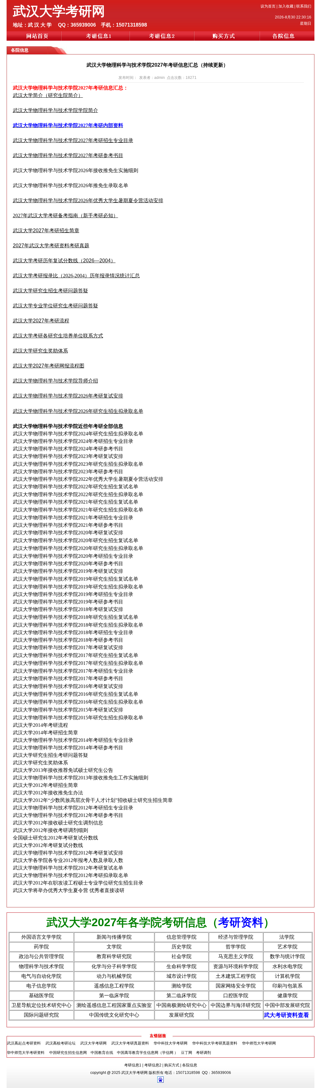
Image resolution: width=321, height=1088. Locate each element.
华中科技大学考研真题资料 (214, 1043)
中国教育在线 (102, 1052)
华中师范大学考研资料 (26, 1052)
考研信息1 (132, 1065)
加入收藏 (285, 6)
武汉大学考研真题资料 (130, 1043)
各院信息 (189, 1065)
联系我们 (303, 6)
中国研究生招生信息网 (68, 1052)
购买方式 (171, 1065)
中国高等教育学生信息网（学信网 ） (147, 1052)
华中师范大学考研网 (259, 1043)
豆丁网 (187, 1052)
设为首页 (268, 6)
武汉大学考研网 (93, 1043)
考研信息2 (152, 1065)
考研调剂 (203, 1052)
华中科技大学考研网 (170, 1043)
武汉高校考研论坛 (60, 1043)
